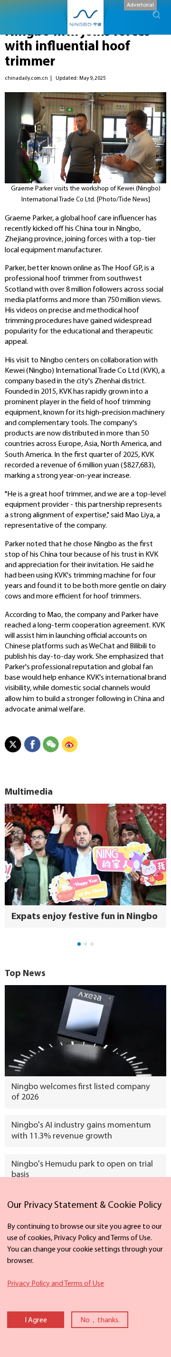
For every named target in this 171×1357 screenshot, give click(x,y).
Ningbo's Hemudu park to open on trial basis (82, 1169)
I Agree (36, 1320)
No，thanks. (100, 1320)
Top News (25, 973)
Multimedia (29, 792)
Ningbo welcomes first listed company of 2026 (80, 1092)
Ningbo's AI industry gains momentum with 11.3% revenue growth (81, 1130)
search (156, 15)
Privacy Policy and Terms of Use (55, 1284)
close (5, 1196)
